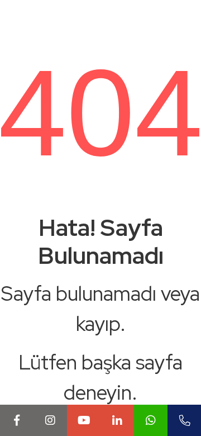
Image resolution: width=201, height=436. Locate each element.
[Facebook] (17, 420)
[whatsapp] (151, 420)
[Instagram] (50, 420)
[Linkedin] (117, 420)
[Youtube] (83, 420)
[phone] (184, 420)
